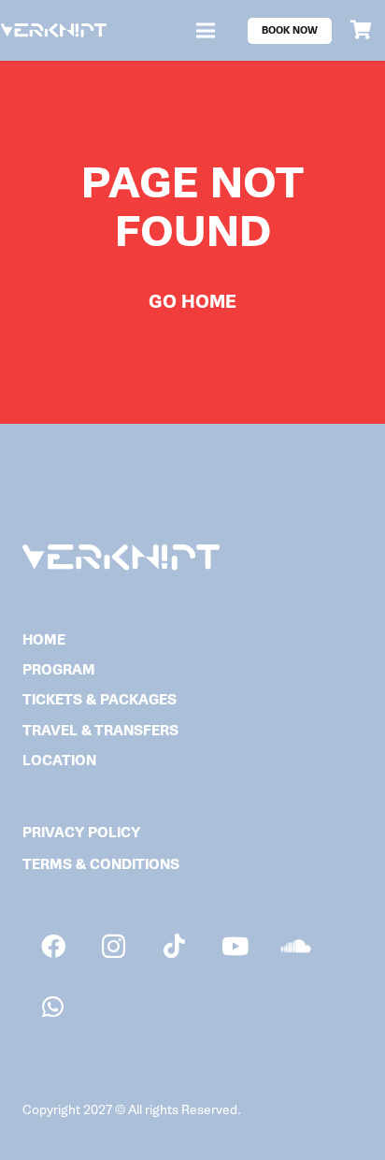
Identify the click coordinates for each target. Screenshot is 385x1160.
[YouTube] (235, 946)
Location (59, 761)
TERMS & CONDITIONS (100, 865)
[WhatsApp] (52, 1007)
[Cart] (361, 30)
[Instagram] (113, 946)
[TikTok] (174, 946)
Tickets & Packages (99, 700)
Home (43, 640)
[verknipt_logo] (54, 30)
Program (58, 670)
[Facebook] (52, 946)
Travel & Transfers (100, 731)
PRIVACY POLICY (81, 833)
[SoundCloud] (295, 946)
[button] (205, 30)
